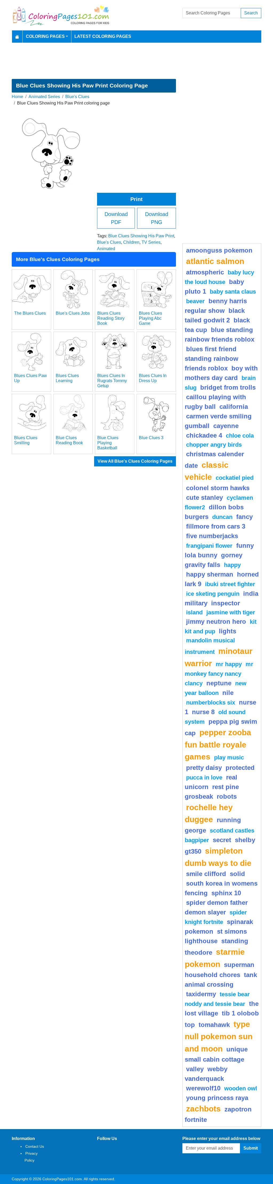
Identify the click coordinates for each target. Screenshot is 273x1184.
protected (240, 767)
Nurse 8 (203, 711)
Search (251, 13)
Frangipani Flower (209, 545)
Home (17, 96)
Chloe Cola (240, 435)
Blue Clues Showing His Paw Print (141, 236)
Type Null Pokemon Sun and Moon (218, 1036)
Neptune (218, 683)
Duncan (222, 517)
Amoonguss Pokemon (219, 250)
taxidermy (201, 994)
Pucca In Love (204, 777)
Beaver (195, 301)
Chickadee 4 (204, 435)
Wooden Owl (240, 1088)
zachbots (203, 1108)
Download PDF (116, 218)
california (233, 406)
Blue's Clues (77, 96)
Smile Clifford (206, 873)
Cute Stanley (204, 497)
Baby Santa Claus (233, 291)
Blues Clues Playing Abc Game (150, 318)
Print (136, 199)
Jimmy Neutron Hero (216, 621)
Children (131, 242)
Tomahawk (214, 1024)
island (194, 612)
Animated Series (44, 96)
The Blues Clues (30, 313)
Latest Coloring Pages (102, 36)
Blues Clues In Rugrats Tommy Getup (112, 380)
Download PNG (156, 218)
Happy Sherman (209, 574)
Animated (106, 248)
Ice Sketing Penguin (212, 593)
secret (222, 839)
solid (237, 873)
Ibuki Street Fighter (230, 584)
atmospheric (205, 272)
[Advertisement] (136, 61)
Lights (227, 631)
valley (195, 1069)
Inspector (225, 603)
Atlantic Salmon (215, 261)
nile (228, 692)
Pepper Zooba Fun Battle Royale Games (218, 744)
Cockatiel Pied (235, 477)
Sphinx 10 (226, 893)
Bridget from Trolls (228, 387)
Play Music (229, 757)
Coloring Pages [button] (45, 36)
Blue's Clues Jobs (73, 313)
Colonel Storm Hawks (218, 487)
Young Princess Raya (217, 1097)
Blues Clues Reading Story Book (111, 318)
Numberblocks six (210, 702)
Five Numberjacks (212, 535)
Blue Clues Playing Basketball (107, 442)
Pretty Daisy (204, 767)
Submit (250, 1148)
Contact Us (34, 1146)
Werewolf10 (203, 1088)
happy (232, 565)
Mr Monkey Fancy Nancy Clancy (219, 674)
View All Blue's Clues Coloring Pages (135, 461)
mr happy (229, 664)
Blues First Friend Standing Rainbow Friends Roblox (211, 358)
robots (227, 796)
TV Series (151, 242)
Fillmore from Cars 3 (215, 526)
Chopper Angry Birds (214, 444)
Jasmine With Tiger (230, 612)
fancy (244, 516)
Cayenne (226, 425)
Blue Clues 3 (151, 437)
